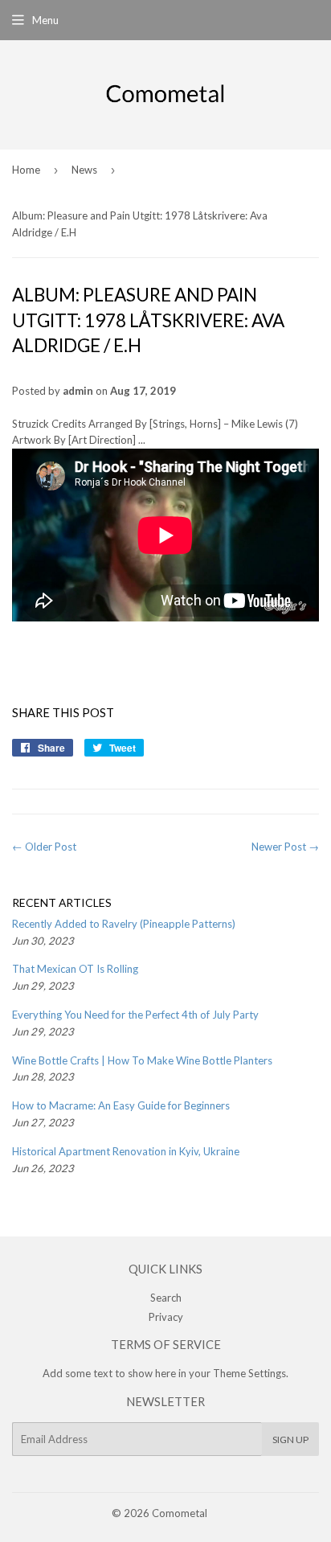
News (84, 169)
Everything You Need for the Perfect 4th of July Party (135, 1014)
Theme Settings (249, 1373)
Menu (45, 20)
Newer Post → (285, 846)
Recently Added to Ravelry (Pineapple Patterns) (123, 923)
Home (26, 169)
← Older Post (44, 846)
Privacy (166, 1316)
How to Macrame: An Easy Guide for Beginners (121, 1105)
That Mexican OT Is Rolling (75, 968)
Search (166, 1297)
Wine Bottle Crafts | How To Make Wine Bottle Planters (142, 1060)
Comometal (179, 1513)
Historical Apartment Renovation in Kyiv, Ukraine (125, 1151)
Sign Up (290, 1439)
